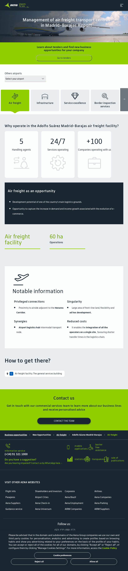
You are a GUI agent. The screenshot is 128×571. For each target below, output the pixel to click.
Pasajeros (10, 497)
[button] (121, 5)
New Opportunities (42, 435)
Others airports (13, 73)
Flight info (10, 491)
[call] (34, 446)
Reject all (39, 561)
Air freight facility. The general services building (38, 373)
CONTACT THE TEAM (64, 420)
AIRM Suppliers (101, 509)
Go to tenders (64, 58)
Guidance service (13, 509)
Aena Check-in (42, 503)
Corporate (70, 491)
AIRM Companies (73, 509)
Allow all (94, 561)
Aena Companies (102, 497)
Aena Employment (74, 503)
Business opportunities (16, 435)
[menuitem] (35, 374)
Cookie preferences (62, 555)
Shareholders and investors (48, 491)
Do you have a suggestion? (20, 459)
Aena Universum (43, 509)
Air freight (61, 435)
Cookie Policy (109, 548)
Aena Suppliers (12, 503)
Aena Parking (101, 503)
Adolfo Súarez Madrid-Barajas (87, 435)
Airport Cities (41, 497)
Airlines (98, 491)
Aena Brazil (70, 497)
